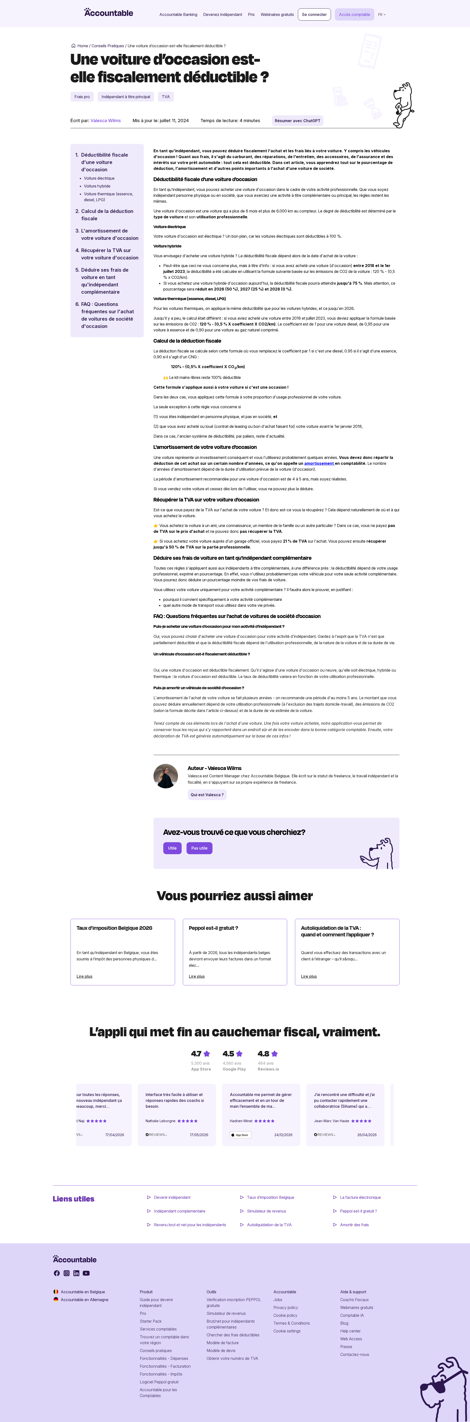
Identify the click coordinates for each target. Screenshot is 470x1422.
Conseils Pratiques (108, 45)
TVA (166, 96)
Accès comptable (354, 14)
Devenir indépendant (172, 1197)
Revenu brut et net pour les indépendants (190, 1224)
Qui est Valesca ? (207, 794)
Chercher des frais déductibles (233, 1334)
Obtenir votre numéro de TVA (232, 1358)
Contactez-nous (354, 1354)
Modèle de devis (221, 1350)
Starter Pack (151, 1321)
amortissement (319, 463)
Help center (350, 1331)
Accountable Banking (178, 14)
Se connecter (314, 14)
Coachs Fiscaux (354, 1299)
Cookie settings (287, 1331)
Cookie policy (285, 1315)
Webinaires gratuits (277, 14)
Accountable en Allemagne (84, 1299)
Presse (346, 1346)
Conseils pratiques (156, 1350)
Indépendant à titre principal (126, 96)
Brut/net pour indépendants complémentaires (231, 1324)
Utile (172, 848)
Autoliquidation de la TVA (269, 1224)
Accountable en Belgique (83, 1291)
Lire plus (84, 976)
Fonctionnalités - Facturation (165, 1366)
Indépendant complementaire (179, 1211)
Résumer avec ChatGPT (297, 120)
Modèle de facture (223, 1342)
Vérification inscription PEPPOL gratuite (234, 1302)
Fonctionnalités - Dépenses (164, 1358)
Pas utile (199, 848)
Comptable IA (352, 1315)
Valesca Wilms (106, 120)
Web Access (351, 1338)
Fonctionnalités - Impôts (161, 1374)
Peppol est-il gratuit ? (358, 1211)
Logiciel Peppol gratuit (159, 1381)
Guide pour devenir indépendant (156, 1302)
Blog (344, 1323)
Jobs (277, 1299)
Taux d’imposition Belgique (270, 1197)
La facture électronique (360, 1197)
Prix (251, 14)
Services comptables (158, 1329)
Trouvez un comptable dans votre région (164, 1339)
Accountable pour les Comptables (158, 1392)
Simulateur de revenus (266, 1211)
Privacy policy (285, 1307)
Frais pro (82, 96)
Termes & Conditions (291, 1323)
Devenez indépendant (222, 14)
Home (82, 45)
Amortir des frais (354, 1224)
